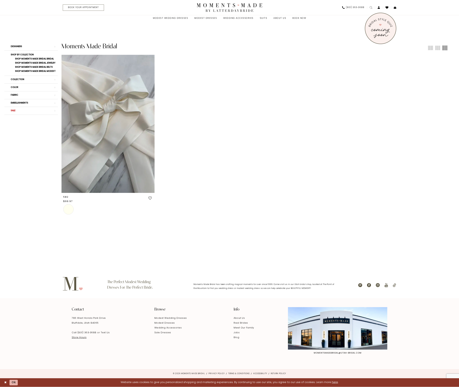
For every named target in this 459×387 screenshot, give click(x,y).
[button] (379, 7)
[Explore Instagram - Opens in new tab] (337, 328)
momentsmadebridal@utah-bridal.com (337, 353)
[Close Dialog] (5, 382)
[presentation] (108, 124)
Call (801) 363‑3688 (84, 332)
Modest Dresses (164, 323)
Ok (14, 382)
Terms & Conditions (239, 374)
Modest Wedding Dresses (170, 318)
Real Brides (241, 323)
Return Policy (278, 374)
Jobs (237, 332)
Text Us (105, 332)
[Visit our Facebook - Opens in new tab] (369, 285)
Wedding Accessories (168, 328)
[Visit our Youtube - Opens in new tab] (386, 285)
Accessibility (260, 374)
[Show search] (371, 7)
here (335, 382)
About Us (239, 318)
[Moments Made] (229, 7)
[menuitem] (82, 7)
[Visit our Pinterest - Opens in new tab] (360, 285)
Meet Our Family (244, 328)
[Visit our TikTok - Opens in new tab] (394, 285)
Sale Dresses (162, 332)
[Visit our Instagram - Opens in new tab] (378, 285)
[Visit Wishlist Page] (387, 7)
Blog (236, 337)
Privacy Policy (217, 374)
